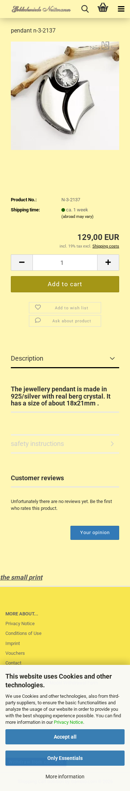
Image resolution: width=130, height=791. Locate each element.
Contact (13, 663)
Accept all (65, 737)
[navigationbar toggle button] (121, 9)
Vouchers (15, 653)
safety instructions (37, 443)
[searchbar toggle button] (85, 9)
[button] (21, 262)
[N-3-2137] (65, 95)
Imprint (12, 643)
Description (27, 358)
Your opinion (95, 532)
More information (65, 776)
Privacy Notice (68, 722)
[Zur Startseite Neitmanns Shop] (36, 9)
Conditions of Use (23, 633)
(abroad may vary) (77, 216)
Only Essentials (65, 758)
